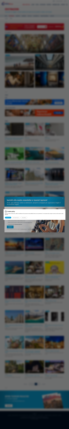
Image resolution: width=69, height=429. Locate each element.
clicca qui (6, 214)
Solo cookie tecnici (16, 217)
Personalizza (24, 217)
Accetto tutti (8, 217)
